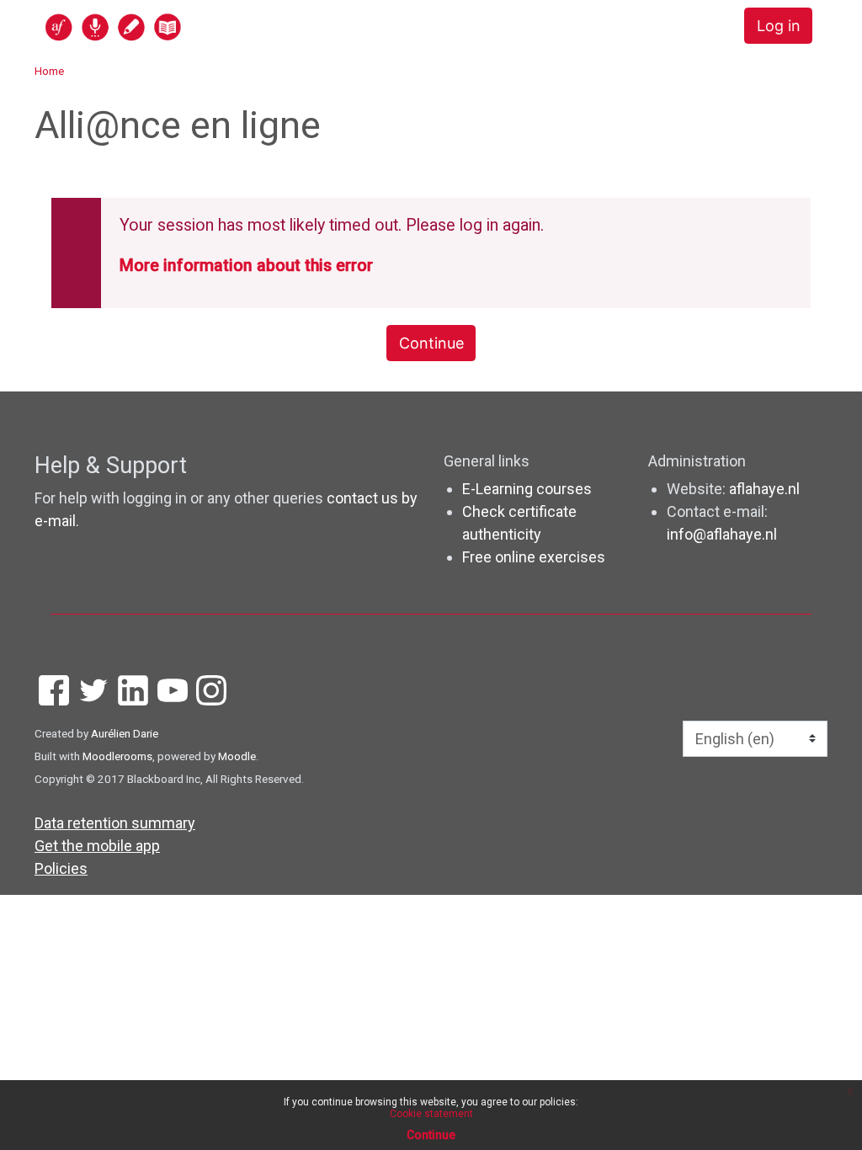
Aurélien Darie (124, 733)
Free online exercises (533, 557)
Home (49, 70)
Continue (431, 343)
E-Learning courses (527, 489)
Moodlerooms (117, 756)
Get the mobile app (97, 846)
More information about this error (246, 265)
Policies (61, 868)
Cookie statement (431, 1114)
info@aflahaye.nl (722, 534)
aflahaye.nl (764, 489)
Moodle (237, 756)
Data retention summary (115, 823)
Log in (779, 26)
